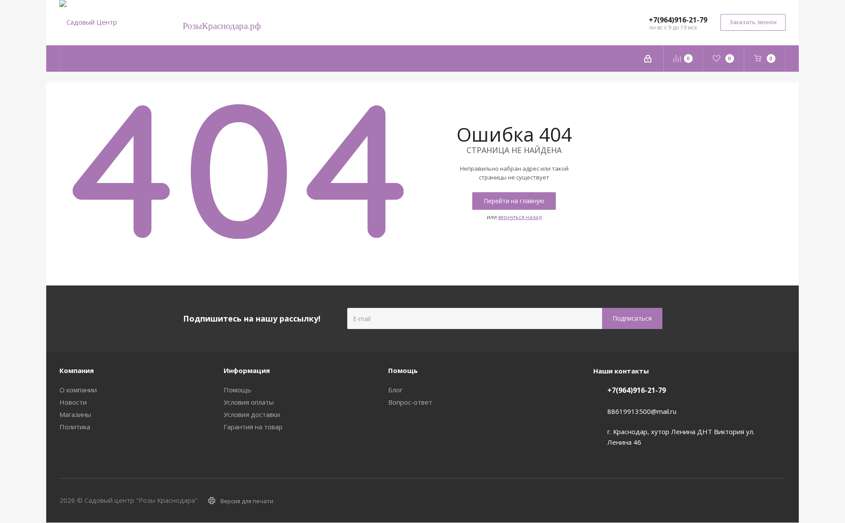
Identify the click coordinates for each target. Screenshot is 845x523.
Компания (76, 370)
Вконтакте (735, 500)
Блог (395, 389)
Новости (73, 402)
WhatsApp (779, 500)
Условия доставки (252, 414)
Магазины (75, 414)
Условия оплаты (249, 402)
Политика (74, 426)
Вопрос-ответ (410, 402)
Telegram (757, 500)
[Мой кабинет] (647, 58)
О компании (78, 389)
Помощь (237, 389)
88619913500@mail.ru (641, 411)
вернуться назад (519, 217)
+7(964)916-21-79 (678, 20)
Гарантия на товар (253, 426)
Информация (247, 370)
